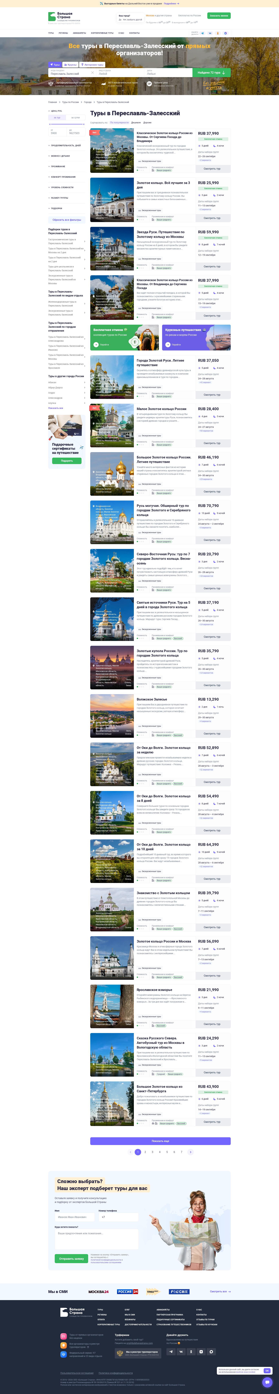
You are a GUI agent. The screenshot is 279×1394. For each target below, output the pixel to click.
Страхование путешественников (174, 1324)
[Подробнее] (88, 1347)
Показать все (55, 408)
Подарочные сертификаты (171, 1319)
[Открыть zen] (201, 1351)
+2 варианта (205, 160)
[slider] (50, 124)
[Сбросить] (92, 72)
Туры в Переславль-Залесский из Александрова (65, 339)
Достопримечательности (138, 1324)
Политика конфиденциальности (116, 1373)
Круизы (72, 64)
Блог (127, 1310)
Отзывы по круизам (206, 1324)
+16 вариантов (206, 576)
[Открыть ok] (191, 1351)
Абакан (52, 382)
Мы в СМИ (130, 1314)
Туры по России (70, 102)
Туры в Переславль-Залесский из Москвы (65, 357)
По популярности (119, 122)
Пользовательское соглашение (76, 1373)
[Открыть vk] (181, 1351)
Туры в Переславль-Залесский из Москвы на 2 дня (65, 250)
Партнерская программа (170, 1314)
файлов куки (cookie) (245, 1372)
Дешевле (136, 122)
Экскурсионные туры (151, 161)
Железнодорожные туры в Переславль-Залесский (62, 303)
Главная (52, 102)
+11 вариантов (206, 770)
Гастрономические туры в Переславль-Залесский (62, 241)
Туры (51, 33)
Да (120, 20)
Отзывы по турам (205, 1319)
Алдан (51, 392)
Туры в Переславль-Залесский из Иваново (65, 348)
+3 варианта (205, 528)
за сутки (75, 117)
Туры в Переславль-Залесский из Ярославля (65, 366)
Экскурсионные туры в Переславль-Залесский (60, 312)
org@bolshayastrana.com (139, 1343)
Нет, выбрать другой (132, 20)
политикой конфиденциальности (106, 1260)
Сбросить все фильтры (67, 219)
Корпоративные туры (102, 33)
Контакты (134, 33)
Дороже (147, 122)
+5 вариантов (205, 1060)
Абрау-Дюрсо (55, 387)
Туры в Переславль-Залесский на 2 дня (64, 259)
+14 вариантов (206, 624)
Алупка (52, 403)
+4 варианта (205, 721)
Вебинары (130, 1319)
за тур (57, 117)
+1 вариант (204, 1113)
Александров (55, 398)
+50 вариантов (206, 431)
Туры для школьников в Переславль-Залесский (61, 268)
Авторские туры (94, 64)
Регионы (63, 33)
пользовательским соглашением (106, 1262)
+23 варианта (205, 479)
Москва (150, 15)
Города (88, 102)
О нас (121, 33)
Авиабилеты (79, 33)
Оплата (101, 1319)
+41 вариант (205, 382)
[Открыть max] (211, 1351)
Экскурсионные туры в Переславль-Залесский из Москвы (62, 279)
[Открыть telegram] (171, 1351)
